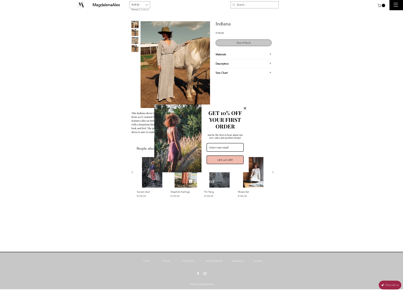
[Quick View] (152, 172)
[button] (382, 5)
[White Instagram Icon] (205, 273)
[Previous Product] (132, 172)
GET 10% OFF (225, 159)
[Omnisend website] (201, 179)
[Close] (245, 108)
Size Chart (257, 261)
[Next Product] (273, 172)
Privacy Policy (188, 261)
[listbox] (140, 4)
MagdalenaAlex (106, 4)
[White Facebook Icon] (198, 273)
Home (135, 9)
